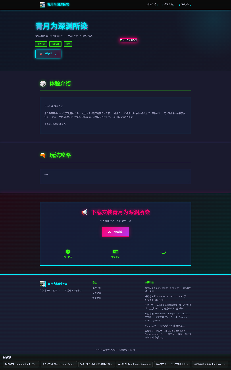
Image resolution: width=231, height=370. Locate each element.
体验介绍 (151, 4)
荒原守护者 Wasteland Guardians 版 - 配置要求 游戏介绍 (59, 364)
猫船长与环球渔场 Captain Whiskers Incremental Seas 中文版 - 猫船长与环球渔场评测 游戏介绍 (211, 364)
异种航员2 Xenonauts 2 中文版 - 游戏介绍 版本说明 (22, 364)
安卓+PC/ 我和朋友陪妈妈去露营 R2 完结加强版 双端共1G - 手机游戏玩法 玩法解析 (97, 364)
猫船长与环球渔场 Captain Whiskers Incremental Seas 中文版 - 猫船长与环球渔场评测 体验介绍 (168, 334)
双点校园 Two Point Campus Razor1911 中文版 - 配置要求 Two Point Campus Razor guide (167, 317)
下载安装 (185, 4)
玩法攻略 (168, 4)
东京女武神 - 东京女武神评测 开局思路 (165, 326)
